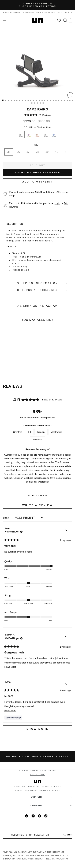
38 (37, 151)
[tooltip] (48, 449)
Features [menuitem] (37, 439)
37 (28, 151)
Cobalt (54, 134)
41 (66, 151)
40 (56, 151)
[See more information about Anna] (66, 684)
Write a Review (45, 506)
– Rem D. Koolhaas (36, 855)
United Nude (29, 787)
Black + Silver (20, 134)
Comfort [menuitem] (17, 432)
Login (57, 203)
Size (37, 145)
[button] (37, 115)
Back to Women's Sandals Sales (40, 756)
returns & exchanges (37, 290)
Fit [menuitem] (29, 432)
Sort (6, 518)
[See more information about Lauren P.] (66, 637)
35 (8, 151)
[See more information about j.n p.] (66, 530)
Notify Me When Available (37, 172)
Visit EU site (37, 775)
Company (37, 805)
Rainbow (29, 134)
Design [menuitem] (41, 432)
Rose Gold (37, 134)
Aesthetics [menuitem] (56, 432)
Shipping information (37, 283)
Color (37, 127)
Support (36, 797)
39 (47, 151)
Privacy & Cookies (49, 791)
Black (45, 134)
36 (18, 151)
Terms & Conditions (26, 791)
